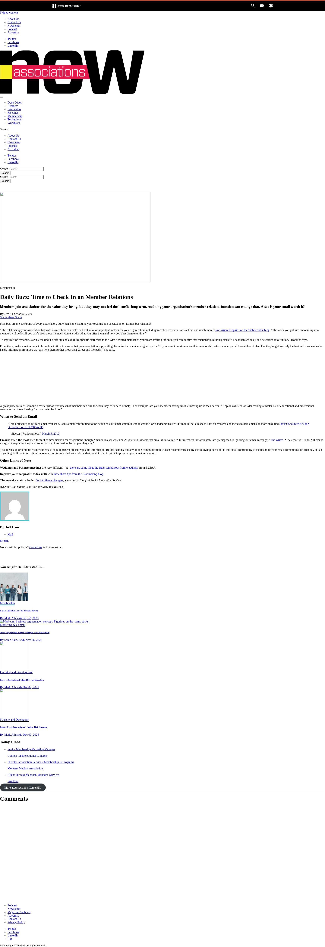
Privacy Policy (16, 922)
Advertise (13, 32)
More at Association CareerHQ (22, 787)
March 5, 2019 (50, 433)
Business (13, 105)
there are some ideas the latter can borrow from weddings (104, 467)
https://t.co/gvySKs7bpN (295, 423)
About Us (13, 18)
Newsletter (14, 25)
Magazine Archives (19, 912)
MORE (4, 540)
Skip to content (9, 12)
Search (4, 168)
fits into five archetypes (49, 480)
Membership (15, 116)
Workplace (14, 122)
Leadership (14, 109)
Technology (15, 119)
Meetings (13, 112)
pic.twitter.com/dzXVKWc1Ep (26, 427)
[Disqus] (162, 853)
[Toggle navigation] (1, 97)
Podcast (12, 29)
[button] (66, 6)
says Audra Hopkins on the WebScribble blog (242, 330)
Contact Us (14, 22)
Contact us (35, 547)
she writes (277, 440)
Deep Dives (15, 102)
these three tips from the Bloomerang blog (78, 474)
